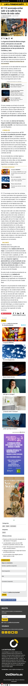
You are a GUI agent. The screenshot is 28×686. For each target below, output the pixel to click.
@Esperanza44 (5, 17)
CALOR (3, 532)
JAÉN (3, 526)
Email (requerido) (6, 571)
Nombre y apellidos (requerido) (9, 565)
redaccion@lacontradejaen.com (16, 669)
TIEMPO (7, 526)
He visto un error (7, 313)
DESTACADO (13, 526)
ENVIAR (3, 320)
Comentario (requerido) (7, 581)
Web (3, 576)
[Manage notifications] (2, 684)
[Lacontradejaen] (14, 4)
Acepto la (10, 323)
